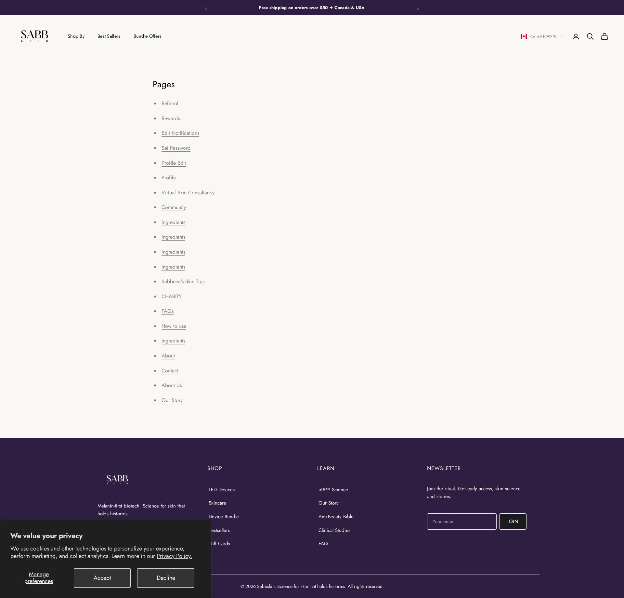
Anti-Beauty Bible (336, 516)
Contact (170, 370)
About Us (172, 385)
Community (174, 207)
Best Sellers (109, 36)
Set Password (176, 148)
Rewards (171, 118)
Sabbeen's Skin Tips (183, 281)
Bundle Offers (148, 36)
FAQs (168, 311)
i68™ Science (333, 489)
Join (512, 521)
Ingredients (173, 222)
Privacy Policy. (174, 556)
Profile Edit (174, 163)
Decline (166, 578)
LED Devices (222, 489)
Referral (170, 103)
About (168, 355)
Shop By (76, 36)
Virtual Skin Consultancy (188, 192)
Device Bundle (224, 516)
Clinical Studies (334, 530)
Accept (102, 578)
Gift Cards (219, 543)
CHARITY (172, 296)
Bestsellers (219, 530)
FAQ (323, 543)
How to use (174, 326)
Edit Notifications (180, 133)
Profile (169, 177)
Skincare (217, 503)
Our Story (172, 400)
